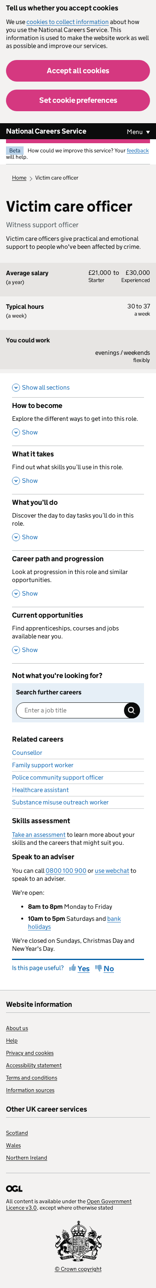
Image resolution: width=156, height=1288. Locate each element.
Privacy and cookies (30, 1052)
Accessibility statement (34, 1065)
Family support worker (43, 765)
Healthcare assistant (40, 790)
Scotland (17, 1132)
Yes (84, 968)
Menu (135, 132)
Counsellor (27, 752)
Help (12, 1040)
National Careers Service (46, 131)
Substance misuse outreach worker (60, 802)
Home (19, 177)
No (109, 968)
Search (132, 710)
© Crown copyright (78, 1268)
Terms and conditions (31, 1077)
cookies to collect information (67, 22)
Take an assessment (39, 834)
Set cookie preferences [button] (78, 100)
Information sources (30, 1090)
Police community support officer (58, 777)
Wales (13, 1145)
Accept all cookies (78, 70)
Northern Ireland (26, 1157)
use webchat (112, 870)
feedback (138, 150)
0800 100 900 (66, 870)
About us (17, 1028)
